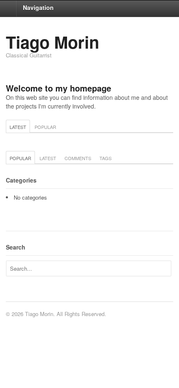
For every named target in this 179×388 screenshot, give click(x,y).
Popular (45, 127)
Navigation (38, 7)
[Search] (164, 268)
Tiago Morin (52, 42)
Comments (78, 158)
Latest (18, 127)
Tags (105, 158)
